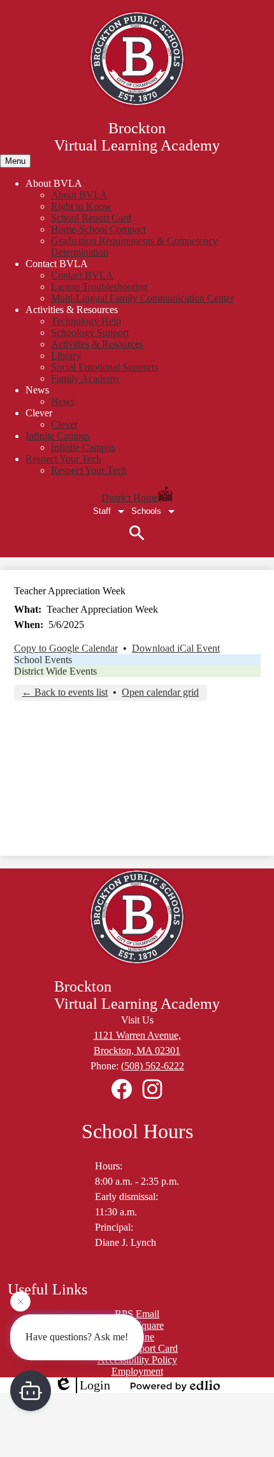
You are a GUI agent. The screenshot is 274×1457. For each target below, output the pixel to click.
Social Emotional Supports (104, 367)
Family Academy (85, 378)
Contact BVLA (82, 275)
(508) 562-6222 (152, 1065)
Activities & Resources (97, 344)
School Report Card (91, 217)
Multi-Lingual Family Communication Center (142, 298)
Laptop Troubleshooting (99, 286)
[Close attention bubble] (20, 1302)
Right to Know (81, 206)
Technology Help (86, 321)
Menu (15, 161)
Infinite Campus (83, 447)
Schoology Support (90, 332)
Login (95, 1385)
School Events (43, 659)
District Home (129, 497)
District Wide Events (55, 671)
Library (66, 355)
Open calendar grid (160, 692)
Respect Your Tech (89, 470)
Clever (64, 424)
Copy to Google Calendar (66, 648)
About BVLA (79, 194)
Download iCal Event (176, 648)
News (63, 401)
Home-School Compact (98, 229)
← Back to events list (65, 692)
